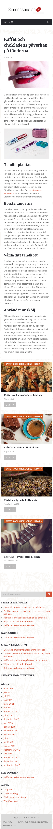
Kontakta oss (9, 825)
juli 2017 (8, 738)
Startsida (7, 822)
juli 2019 (8, 715)
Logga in (8, 789)
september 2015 (12, 765)
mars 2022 (9, 688)
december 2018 (11, 719)
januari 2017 (10, 745)
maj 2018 (8, 722)
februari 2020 (10, 711)
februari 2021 (10, 707)
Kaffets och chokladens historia (23, 395)
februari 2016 (10, 757)
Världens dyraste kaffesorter (21, 500)
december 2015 (11, 761)
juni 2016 (8, 753)
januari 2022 (10, 692)
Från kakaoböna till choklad (21, 447)
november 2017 (11, 730)
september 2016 (12, 749)
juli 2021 (8, 696)
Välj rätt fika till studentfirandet (19, 621)
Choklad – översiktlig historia (22, 556)
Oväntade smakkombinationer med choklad (24, 607)
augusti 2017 (10, 734)
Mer (8, 404)
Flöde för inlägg (11, 793)
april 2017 (8, 742)
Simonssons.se (34, 817)
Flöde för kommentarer (15, 797)
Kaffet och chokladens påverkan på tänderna (25, 617)
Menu (7, 22)
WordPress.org (11, 800)
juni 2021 (8, 699)
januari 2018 (10, 726)
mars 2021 (9, 703)
